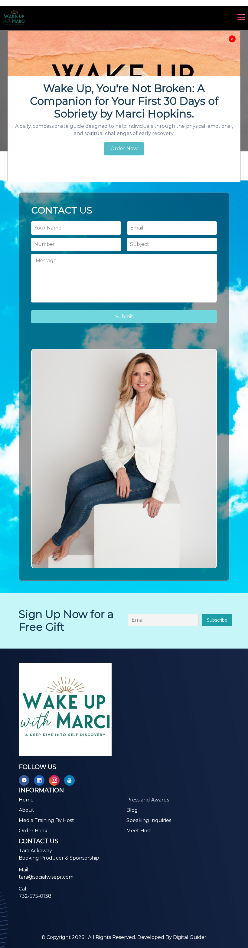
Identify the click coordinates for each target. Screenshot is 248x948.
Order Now (124, 148)
